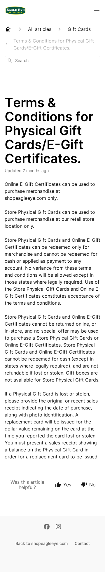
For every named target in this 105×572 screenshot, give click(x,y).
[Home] (8, 29)
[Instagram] (58, 527)
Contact (82, 543)
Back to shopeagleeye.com (41, 543)
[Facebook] (46, 527)
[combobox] (52, 60)
